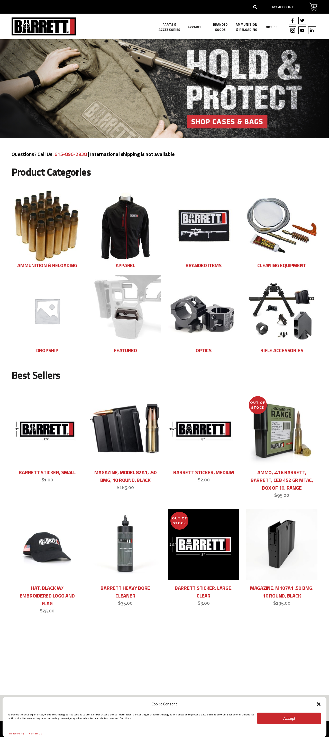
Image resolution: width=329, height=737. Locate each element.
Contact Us (35, 733)
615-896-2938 (70, 154)
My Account (283, 7)
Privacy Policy (16, 733)
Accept (289, 718)
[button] (318, 704)
